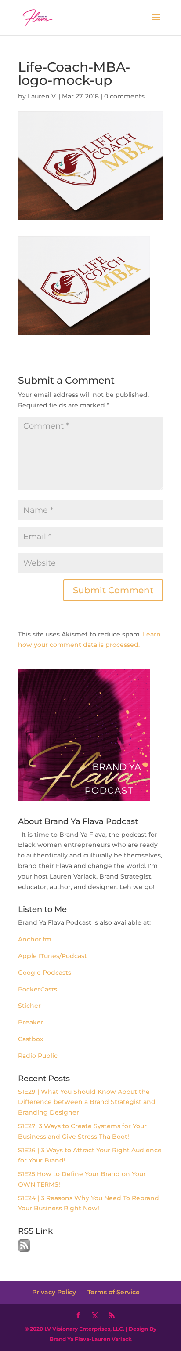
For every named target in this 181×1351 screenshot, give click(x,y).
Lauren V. (42, 96)
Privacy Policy (54, 1292)
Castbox (30, 1039)
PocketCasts (37, 989)
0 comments (124, 96)
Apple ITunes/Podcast (52, 956)
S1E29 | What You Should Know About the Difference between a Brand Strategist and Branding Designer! (87, 1102)
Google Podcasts (44, 973)
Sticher (29, 1006)
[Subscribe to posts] (24, 1249)
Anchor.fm (35, 939)
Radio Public (38, 1056)
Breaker (30, 1022)
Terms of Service (113, 1292)
